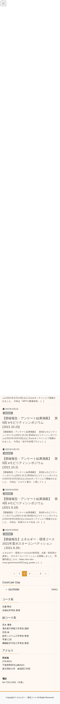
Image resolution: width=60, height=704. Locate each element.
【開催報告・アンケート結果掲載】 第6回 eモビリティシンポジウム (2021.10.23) (30, 422)
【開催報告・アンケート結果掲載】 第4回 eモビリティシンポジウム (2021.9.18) (30, 503)
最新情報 (7, 413)
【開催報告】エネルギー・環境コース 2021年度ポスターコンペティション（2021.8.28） (30, 543)
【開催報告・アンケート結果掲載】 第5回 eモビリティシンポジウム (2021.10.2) (30, 463)
